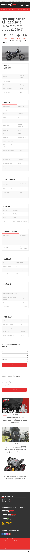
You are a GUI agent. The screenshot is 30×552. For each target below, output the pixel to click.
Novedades (12, 9)
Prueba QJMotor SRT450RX (15, 1)
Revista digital (5, 548)
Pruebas (19, 9)
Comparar (14, 390)
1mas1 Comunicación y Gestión (12, 540)
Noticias (25, 9)
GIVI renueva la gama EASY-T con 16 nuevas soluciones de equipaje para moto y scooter (15, 449)
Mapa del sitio (5, 544)
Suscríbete (4, 9)
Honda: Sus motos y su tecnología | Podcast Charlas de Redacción (15, 420)
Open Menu (27, 5)
